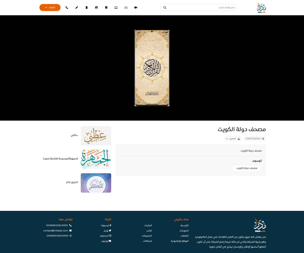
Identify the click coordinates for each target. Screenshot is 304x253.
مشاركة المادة (253, 138)
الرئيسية (184, 225)
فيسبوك (105, 225)
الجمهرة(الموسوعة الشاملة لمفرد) (60, 159)
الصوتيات (184, 230)
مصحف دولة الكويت (246, 168)
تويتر (106, 230)
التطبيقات (147, 236)
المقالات (184, 236)
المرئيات (148, 225)
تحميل (232, 138)
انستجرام (104, 236)
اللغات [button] (52, 7)
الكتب (149, 230)
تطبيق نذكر (72, 182)
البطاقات (147, 241)
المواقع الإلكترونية (180, 241)
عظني (74, 135)
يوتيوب (105, 241)
